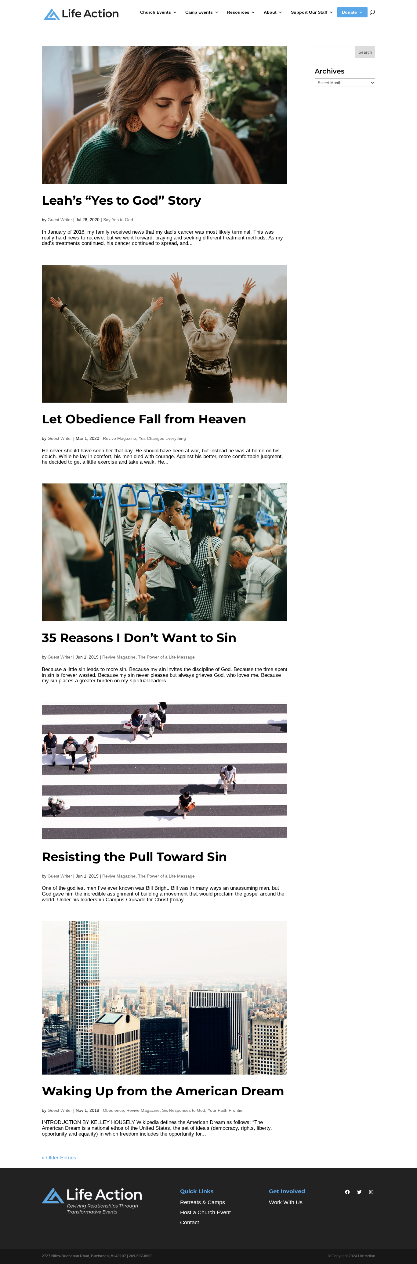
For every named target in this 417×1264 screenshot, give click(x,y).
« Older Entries (59, 1158)
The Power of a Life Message (166, 657)
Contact (189, 1222)
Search (365, 52)
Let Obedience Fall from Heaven (144, 418)
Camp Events (199, 12)
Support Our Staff (309, 12)
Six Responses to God (183, 1110)
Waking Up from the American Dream (163, 1090)
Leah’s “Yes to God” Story (121, 200)
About (270, 12)
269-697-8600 (141, 1256)
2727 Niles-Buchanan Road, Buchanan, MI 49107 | (85, 1256)
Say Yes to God (118, 219)
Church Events (155, 12)
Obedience (113, 1110)
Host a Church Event (205, 1212)
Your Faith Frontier (226, 1110)
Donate (349, 12)
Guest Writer (60, 219)
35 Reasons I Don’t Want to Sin (139, 637)
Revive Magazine (119, 438)
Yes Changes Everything (162, 438)
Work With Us (286, 1202)
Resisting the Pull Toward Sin (134, 856)
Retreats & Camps (202, 1202)
